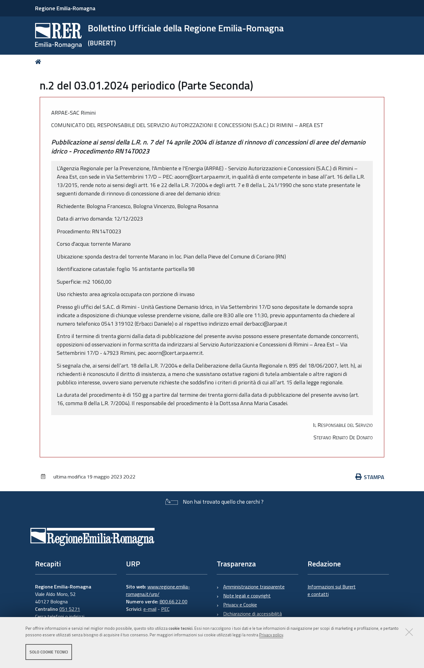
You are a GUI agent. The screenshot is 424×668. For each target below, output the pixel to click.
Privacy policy (271, 635)
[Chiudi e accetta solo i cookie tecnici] (409, 632)
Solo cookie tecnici (48, 652)
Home (39, 61)
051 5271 (69, 609)
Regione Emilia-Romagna (65, 8)
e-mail (149, 609)
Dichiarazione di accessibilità (252, 613)
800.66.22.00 (173, 601)
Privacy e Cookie (240, 604)
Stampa (374, 477)
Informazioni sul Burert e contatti (332, 590)
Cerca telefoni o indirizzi (59, 616)
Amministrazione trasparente (254, 586)
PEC (165, 609)
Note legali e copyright (247, 595)
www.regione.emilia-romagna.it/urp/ (158, 590)
